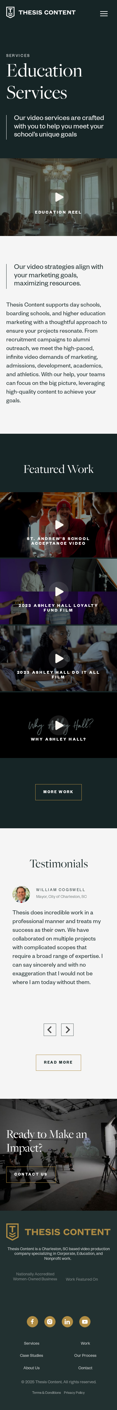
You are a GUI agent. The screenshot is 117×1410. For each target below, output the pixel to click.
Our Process (85, 1356)
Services (31, 1344)
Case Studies (31, 1356)
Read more (58, 1063)
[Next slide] (67, 1030)
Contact (85, 1368)
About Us (31, 1368)
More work (58, 793)
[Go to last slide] (50, 1030)
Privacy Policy (74, 1393)
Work (85, 1344)
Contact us (31, 1175)
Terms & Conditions (46, 1393)
